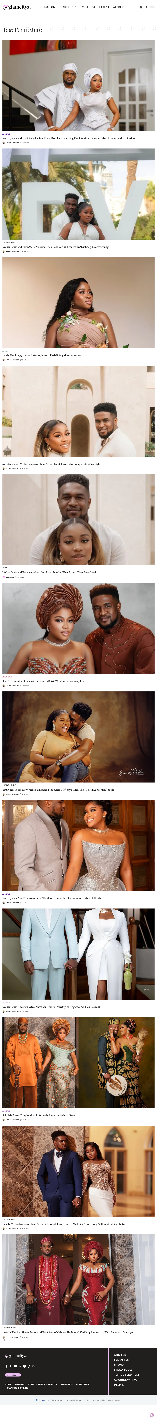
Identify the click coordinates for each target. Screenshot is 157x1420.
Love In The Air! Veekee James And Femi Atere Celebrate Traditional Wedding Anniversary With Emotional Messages (67, 1332)
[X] (10, 1366)
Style (4, 351)
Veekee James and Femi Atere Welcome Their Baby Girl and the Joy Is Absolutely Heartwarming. (55, 247)
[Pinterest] (24, 1366)
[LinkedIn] (33, 1366)
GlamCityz (10, 577)
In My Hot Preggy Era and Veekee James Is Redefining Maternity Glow (42, 355)
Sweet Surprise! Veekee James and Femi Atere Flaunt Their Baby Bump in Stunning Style (51, 464)
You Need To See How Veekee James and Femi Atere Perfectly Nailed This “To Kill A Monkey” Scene (58, 789)
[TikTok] (29, 1366)
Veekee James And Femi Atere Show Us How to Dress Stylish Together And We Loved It (51, 1007)
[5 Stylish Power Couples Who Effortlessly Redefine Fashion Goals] (78, 1062)
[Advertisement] (44, 16)
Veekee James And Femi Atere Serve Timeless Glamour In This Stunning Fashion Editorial (52, 898)
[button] (141, 7)
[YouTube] (15, 1366)
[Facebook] (6, 1366)
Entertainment (9, 242)
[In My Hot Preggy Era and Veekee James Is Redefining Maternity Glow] (78, 302)
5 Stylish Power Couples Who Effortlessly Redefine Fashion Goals (38, 1115)
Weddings (7, 677)
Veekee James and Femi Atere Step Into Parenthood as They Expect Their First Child (49, 572)
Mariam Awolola (12, 143)
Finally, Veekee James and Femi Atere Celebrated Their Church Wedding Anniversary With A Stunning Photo (63, 1224)
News (4, 568)
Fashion (6, 134)
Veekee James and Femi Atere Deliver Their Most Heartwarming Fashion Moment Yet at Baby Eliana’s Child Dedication (68, 138)
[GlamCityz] (16, 7)
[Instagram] (20, 1366)
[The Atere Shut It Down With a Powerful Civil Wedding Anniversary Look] (78, 628)
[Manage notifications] (152, 1415)
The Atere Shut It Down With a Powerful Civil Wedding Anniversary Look (44, 681)
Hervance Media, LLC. (98, 1400)
